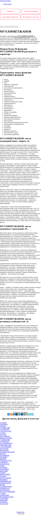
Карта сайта (8, 4)
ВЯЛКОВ (3, 459)
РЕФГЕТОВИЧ (5, 474)
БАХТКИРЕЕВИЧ (6, 443)
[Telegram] (32, 414)
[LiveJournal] (22, 414)
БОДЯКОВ (3, 502)
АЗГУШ (2, 433)
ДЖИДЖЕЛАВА (5, 445)
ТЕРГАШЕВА (4, 469)
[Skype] (30, 414)
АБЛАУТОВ (4, 504)
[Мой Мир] (14, 414)
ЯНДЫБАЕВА (5, 490)
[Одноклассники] (11, 414)
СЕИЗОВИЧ (4, 498)
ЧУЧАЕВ (3, 476)
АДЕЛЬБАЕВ (4, 429)
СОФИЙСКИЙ (5, 428)
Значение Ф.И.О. (5, 1)
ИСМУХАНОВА (5, 478)
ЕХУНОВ (3, 435)
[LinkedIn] (19, 414)
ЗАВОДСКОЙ (4, 464)
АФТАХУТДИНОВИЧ (7, 492)
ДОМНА (3, 473)
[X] (16, 414)
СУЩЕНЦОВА (5, 440)
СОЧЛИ (2, 493)
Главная (10, 11)
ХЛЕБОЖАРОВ (5, 483)
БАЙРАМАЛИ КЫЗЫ (7, 452)
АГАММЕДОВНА (6, 486)
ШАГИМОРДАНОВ (6, 497)
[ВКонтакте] (8, 414)
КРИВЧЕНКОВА (5, 481)
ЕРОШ (2, 466)
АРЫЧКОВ (4, 462)
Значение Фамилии (10, 17)
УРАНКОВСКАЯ (6, 460)
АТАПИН (3, 423)
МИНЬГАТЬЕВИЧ (6, 438)
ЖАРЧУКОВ (4, 450)
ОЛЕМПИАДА (5, 488)
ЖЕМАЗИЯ (4, 471)
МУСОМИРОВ (5, 436)
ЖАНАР (3, 454)
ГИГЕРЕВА (4, 424)
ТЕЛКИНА (3, 457)
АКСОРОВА (4, 448)
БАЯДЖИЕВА (5, 455)
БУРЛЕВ (3, 426)
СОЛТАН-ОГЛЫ (5, 431)
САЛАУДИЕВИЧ (5, 447)
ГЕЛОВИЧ (3, 467)
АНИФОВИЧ (4, 495)
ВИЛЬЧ (2, 485)
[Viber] (24, 414)
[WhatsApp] (27, 414)
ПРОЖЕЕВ (3, 479)
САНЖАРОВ (4, 441)
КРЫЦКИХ (4, 500)
